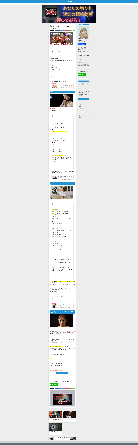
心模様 (79, 115)
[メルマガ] (83, 32)
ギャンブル (80, 102)
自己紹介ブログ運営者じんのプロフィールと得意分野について (84, 84)
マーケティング (81, 113)
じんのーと (69, 1)
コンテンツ (80, 104)
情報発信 (80, 117)
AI (51, 442)
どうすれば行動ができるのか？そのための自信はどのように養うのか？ (84, 92)
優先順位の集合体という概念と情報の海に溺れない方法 (84, 95)
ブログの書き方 (81, 108)
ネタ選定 (80, 106)
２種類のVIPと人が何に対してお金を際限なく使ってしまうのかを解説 (84, 89)
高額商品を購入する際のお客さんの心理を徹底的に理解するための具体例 (84, 86)
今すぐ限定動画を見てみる (81, 44)
